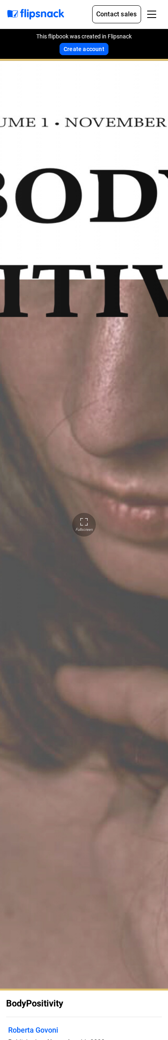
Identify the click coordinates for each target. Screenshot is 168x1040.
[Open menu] (152, 14)
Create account (84, 49)
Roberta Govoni (33, 1030)
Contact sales (116, 14)
